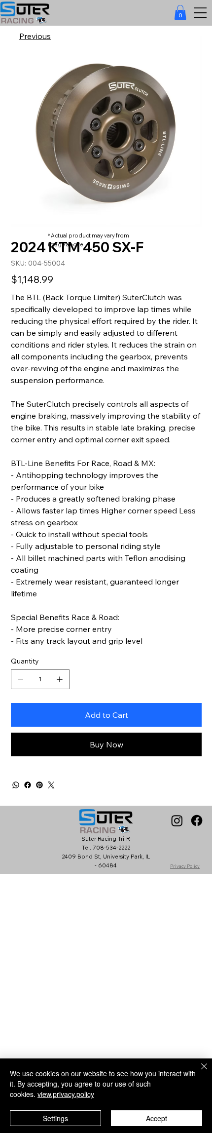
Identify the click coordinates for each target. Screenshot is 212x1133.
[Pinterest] (39, 785)
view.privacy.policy (65, 1094)
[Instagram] (177, 820)
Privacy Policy (185, 866)
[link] (180, 12)
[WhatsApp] (16, 785)
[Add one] (60, 679)
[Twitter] (51, 785)
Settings (55, 1118)
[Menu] (200, 13)
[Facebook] (28, 785)
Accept (156, 1118)
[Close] (198, 1072)
